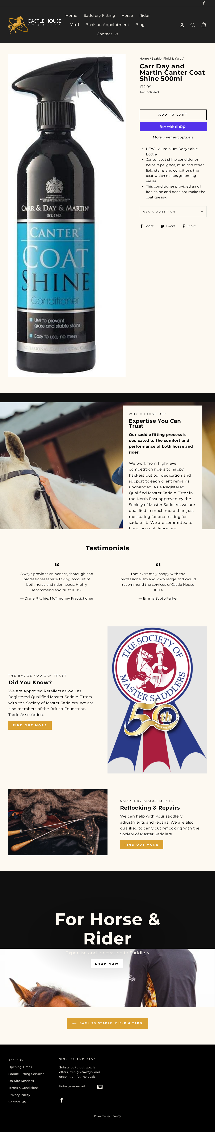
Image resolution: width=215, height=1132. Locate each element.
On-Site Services (21, 1080)
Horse (127, 15)
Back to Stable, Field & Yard (110, 1023)
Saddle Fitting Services (26, 1074)
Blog (140, 24)
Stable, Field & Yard (166, 58)
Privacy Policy (19, 1095)
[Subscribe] (100, 1086)
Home (71, 15)
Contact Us (107, 34)
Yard (74, 24)
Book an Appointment (107, 24)
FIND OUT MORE (30, 725)
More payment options (173, 137)
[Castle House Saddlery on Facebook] (61, 1100)
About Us (15, 1060)
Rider (144, 15)
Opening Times (20, 1067)
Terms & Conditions (23, 1087)
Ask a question (159, 211)
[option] (107, 939)
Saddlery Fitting (99, 15)
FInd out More (142, 844)
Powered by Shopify (107, 1116)
